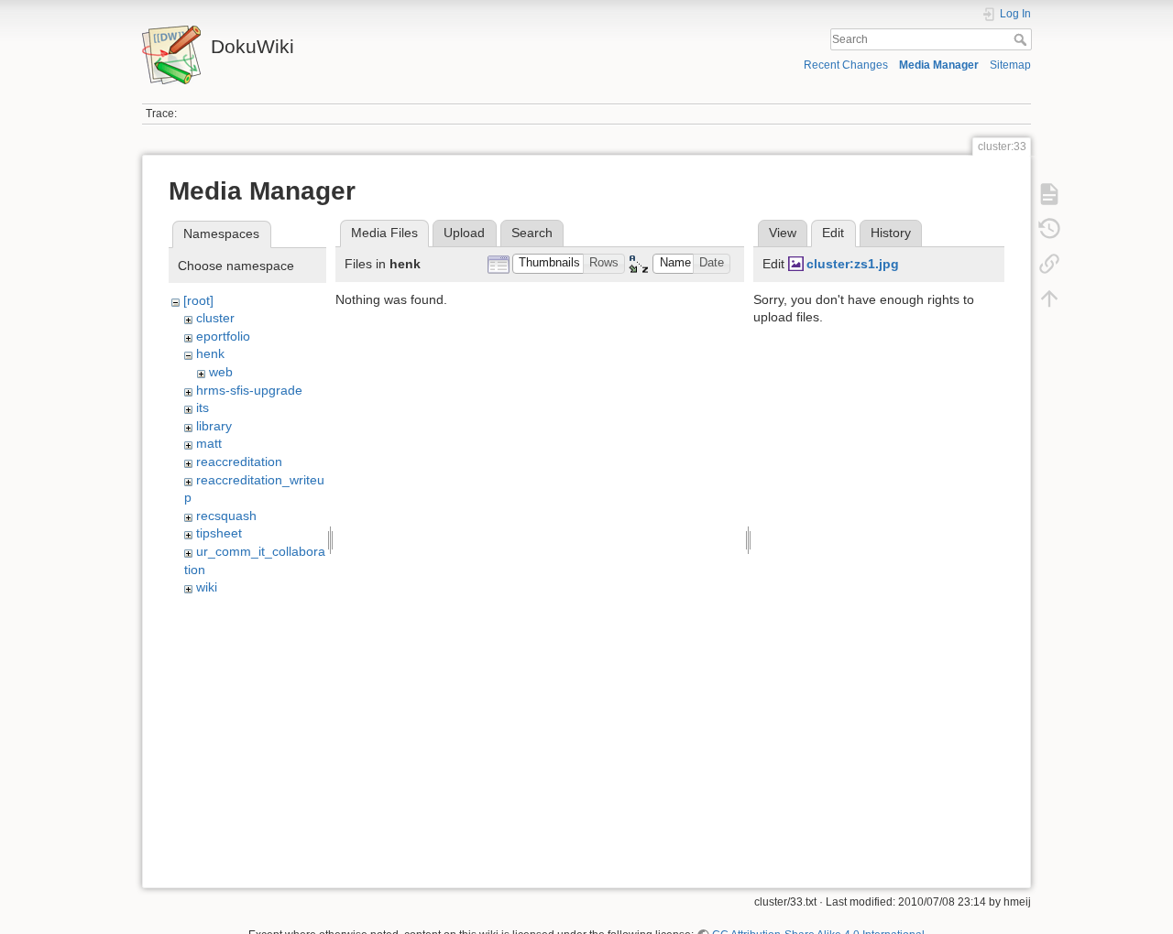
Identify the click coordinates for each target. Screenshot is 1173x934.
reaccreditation (239, 461)
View (782, 232)
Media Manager (939, 65)
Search (1022, 39)
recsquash (226, 515)
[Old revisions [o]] (1049, 229)
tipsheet (219, 533)
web (221, 371)
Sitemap (1010, 65)
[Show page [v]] (1049, 194)
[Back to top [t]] (1049, 298)
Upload (464, 232)
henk (210, 353)
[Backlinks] (1049, 263)
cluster (215, 317)
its (202, 407)
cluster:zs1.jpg (852, 263)
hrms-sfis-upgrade (249, 390)
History (891, 232)
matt (209, 443)
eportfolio (223, 336)
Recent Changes (846, 65)
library (214, 425)
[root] (198, 300)
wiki (206, 587)
